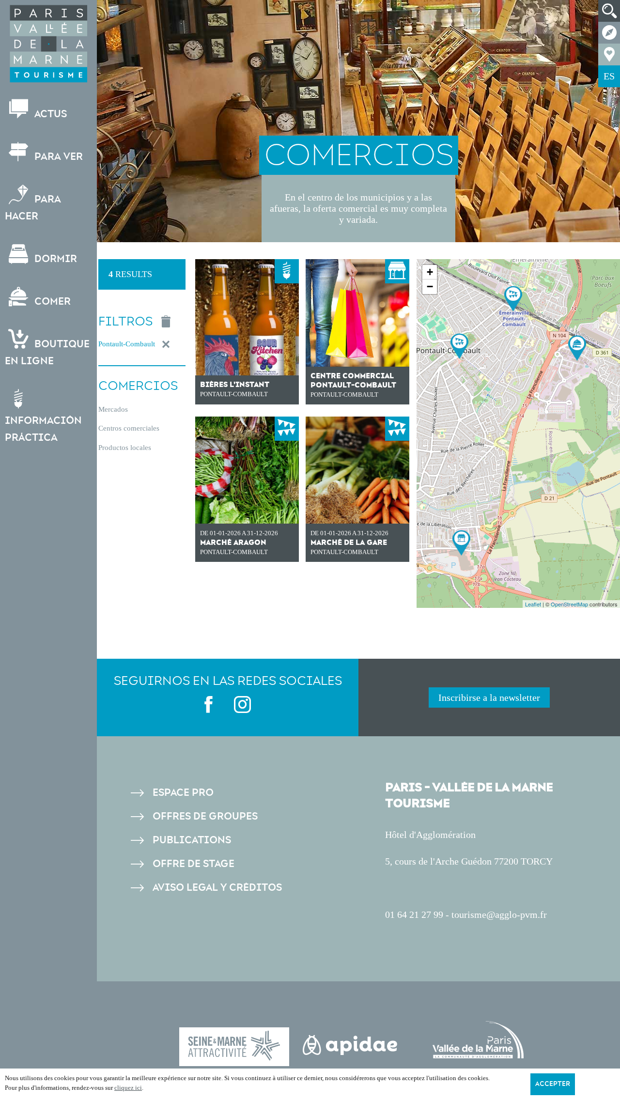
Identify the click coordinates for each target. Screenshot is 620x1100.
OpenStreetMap (569, 604)
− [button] (430, 286)
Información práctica (43, 429)
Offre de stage (193, 864)
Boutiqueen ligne (47, 352)
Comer (51, 301)
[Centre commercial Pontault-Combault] (461, 543)
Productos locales (124, 447)
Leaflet (533, 604)
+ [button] (430, 272)
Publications (192, 840)
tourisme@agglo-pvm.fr (499, 914)
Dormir (54, 259)
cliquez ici (128, 1087)
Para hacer (33, 207)
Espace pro (183, 793)
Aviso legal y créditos (217, 888)
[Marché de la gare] (513, 298)
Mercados (113, 409)
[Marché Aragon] (459, 346)
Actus (49, 114)
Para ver (57, 157)
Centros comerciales (128, 428)
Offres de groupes (205, 816)
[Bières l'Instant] (577, 348)
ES (609, 76)
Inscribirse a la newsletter (489, 697)
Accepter (552, 1084)
